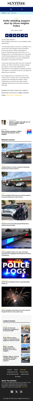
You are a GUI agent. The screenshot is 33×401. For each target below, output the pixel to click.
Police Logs (5, 280)
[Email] (26, 35)
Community (6, 336)
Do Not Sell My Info (13, 374)
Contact (9, 369)
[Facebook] (7, 35)
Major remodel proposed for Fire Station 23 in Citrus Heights (9, 349)
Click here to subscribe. (14, 95)
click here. (25, 387)
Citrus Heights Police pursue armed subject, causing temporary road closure (16, 196)
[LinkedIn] (14, 35)
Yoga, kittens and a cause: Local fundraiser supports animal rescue (11, 339)
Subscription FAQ (12, 372)
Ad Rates (17, 376)
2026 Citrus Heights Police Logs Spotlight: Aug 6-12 (16, 282)
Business (5, 326)
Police (3, 165)
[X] (10, 35)
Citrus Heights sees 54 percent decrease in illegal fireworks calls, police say (16, 311)
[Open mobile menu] (11, 9)
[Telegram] (22, 35)
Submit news (25, 374)
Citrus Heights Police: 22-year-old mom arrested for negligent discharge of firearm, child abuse (16, 253)
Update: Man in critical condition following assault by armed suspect (15, 167)
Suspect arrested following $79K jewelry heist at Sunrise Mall (15, 224)
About (16, 369)
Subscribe (23, 369)
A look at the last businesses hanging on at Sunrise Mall (11, 329)
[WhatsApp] (18, 35)
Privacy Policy (24, 372)
